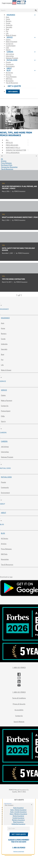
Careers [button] (10, 52)
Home (3, 328)
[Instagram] (19, 678)
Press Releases (12, 145)
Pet (2, 360)
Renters (3, 334)
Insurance (5, 318)
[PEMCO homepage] (19, 2)
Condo (3, 339)
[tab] (19, 307)
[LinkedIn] (19, 682)
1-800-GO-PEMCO (19, 667)
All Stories (4, 538)
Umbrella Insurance (18, 824)
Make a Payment (6, 400)
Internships (5, 452)
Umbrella (4, 344)
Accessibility (19, 710)
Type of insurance (7, 803)
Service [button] (10, 37)
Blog (3, 533)
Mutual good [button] (12, 60)
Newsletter (16, 150)
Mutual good (6, 477)
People (3, 482)
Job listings (5, 447)
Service (4, 390)
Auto (2, 323)
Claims (3, 395)
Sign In (3, 421)
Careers (4, 441)
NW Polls (4, 554)
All (7, 140)
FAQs (3, 416)
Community (5, 487)
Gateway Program (7, 457)
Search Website (19, 722)
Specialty (9, 27)
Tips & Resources (12, 83)
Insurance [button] (11, 15)
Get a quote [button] (14, 86)
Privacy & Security (19, 704)
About (3, 513)
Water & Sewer (6, 370)
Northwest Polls (13, 148)
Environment (5, 493)
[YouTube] (19, 685)
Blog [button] (9, 70)
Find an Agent (10, 46)
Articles (9, 143)
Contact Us (4, 406)
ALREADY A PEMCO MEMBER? (18, 841)
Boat (2, 354)
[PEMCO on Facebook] (19, 674)
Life (2, 365)
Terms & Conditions (19, 698)
